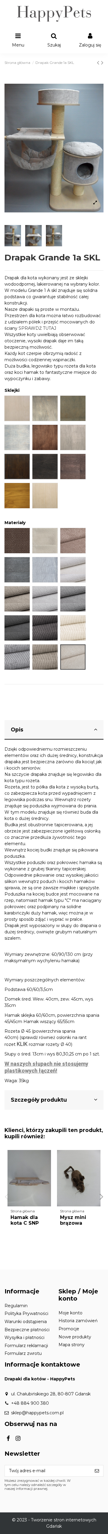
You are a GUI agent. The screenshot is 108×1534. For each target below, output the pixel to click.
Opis (17, 729)
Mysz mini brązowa (73, 1220)
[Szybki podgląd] (46, 1169)
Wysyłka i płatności (24, 1337)
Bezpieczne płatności (27, 1329)
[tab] (54, 730)
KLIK (22, 1044)
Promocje (68, 1328)
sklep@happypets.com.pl (37, 1412)
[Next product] (102, 62)
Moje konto (70, 1313)
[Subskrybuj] (97, 1471)
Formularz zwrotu (23, 1353)
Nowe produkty (74, 1337)
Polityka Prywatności (26, 1313)
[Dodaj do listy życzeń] (46, 1158)
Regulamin (16, 1305)
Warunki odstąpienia (25, 1321)
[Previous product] (99, 62)
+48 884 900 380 (30, 1403)
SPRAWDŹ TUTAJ (37, 328)
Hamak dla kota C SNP (24, 1220)
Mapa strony (71, 1344)
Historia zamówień (78, 1320)
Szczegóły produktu (39, 1100)
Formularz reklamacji (26, 1345)
